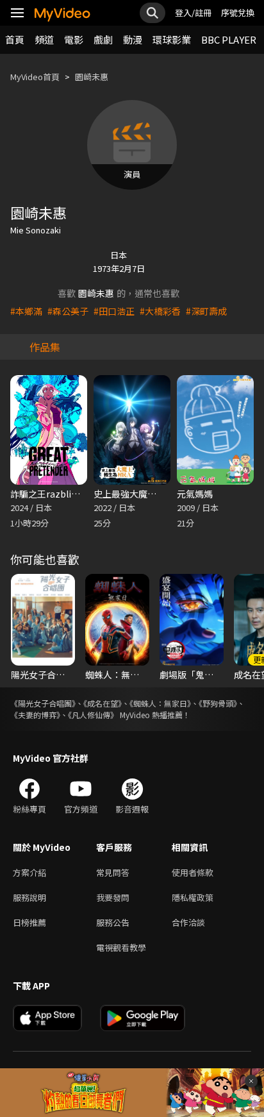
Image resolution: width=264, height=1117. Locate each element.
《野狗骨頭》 (218, 703)
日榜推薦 (29, 922)
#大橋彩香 (160, 311)
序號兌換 (237, 12)
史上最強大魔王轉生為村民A (150, 493)
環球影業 (172, 39)
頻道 (44, 39)
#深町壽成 (206, 311)
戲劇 (103, 39)
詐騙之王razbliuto (48, 493)
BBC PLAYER (228, 39)
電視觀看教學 (121, 947)
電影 (73, 39)
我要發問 (112, 897)
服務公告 (112, 922)
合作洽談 (188, 922)
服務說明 (29, 897)
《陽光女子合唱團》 (43, 703)
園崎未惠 (91, 77)
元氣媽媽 (195, 493)
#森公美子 (67, 311)
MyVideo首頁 (35, 77)
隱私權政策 (192, 897)
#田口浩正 (114, 311)
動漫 (132, 39)
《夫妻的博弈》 (35, 714)
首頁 (14, 39)
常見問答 (112, 872)
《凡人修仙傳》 (93, 714)
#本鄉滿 (26, 311)
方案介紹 (29, 872)
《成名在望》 (102, 703)
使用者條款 (192, 872)
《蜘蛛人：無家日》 (160, 703)
